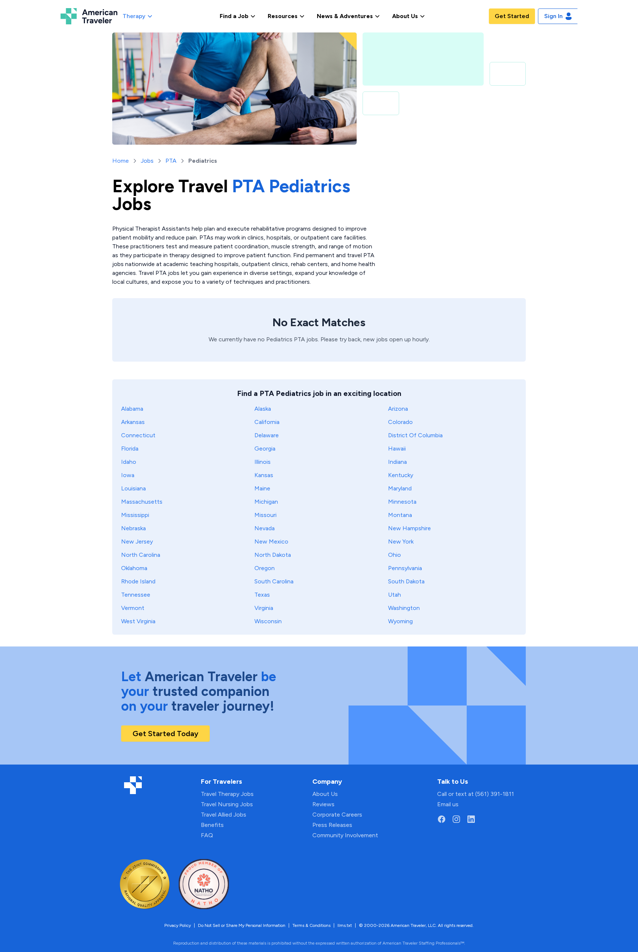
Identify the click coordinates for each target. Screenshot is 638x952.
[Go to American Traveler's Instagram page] (456, 819)
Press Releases (332, 824)
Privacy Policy (177, 925)
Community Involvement (345, 835)
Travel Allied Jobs (223, 814)
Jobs (147, 160)
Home (120, 160)
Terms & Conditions (311, 925)
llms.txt (344, 925)
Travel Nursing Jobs (227, 804)
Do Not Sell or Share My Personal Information (241, 925)
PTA (170, 160)
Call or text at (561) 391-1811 (475, 793)
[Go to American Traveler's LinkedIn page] (471, 819)
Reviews (323, 804)
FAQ (207, 835)
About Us (325, 793)
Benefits (212, 824)
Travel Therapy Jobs (227, 793)
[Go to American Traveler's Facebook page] (441, 819)
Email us (448, 804)
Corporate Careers (337, 814)
